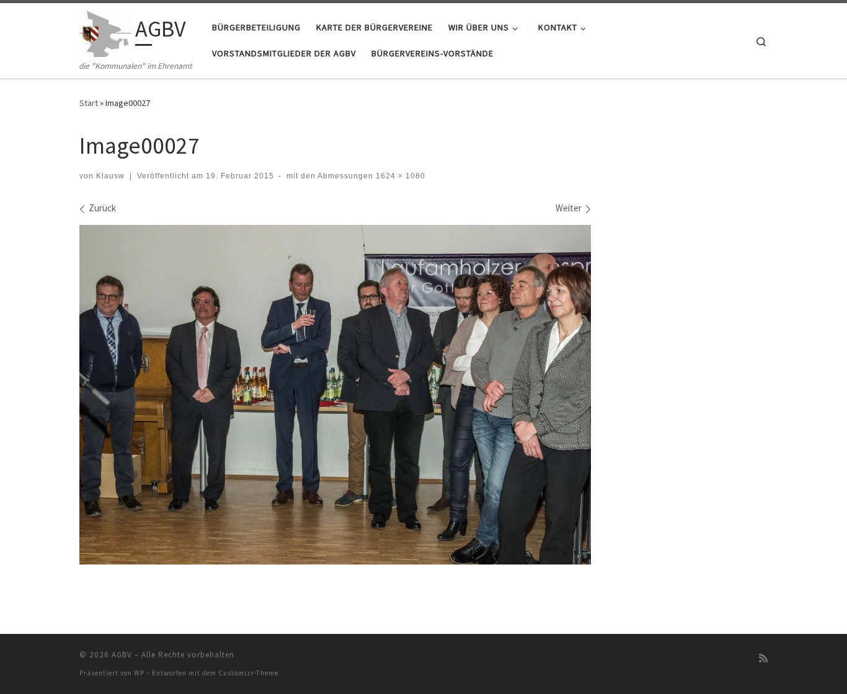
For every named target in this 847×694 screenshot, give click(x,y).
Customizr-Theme (248, 673)
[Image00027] (335, 395)
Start (88, 102)
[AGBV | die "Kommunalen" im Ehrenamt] (105, 31)
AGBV (122, 654)
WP (139, 673)
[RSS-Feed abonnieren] (763, 658)
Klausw (110, 176)
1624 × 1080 (399, 176)
